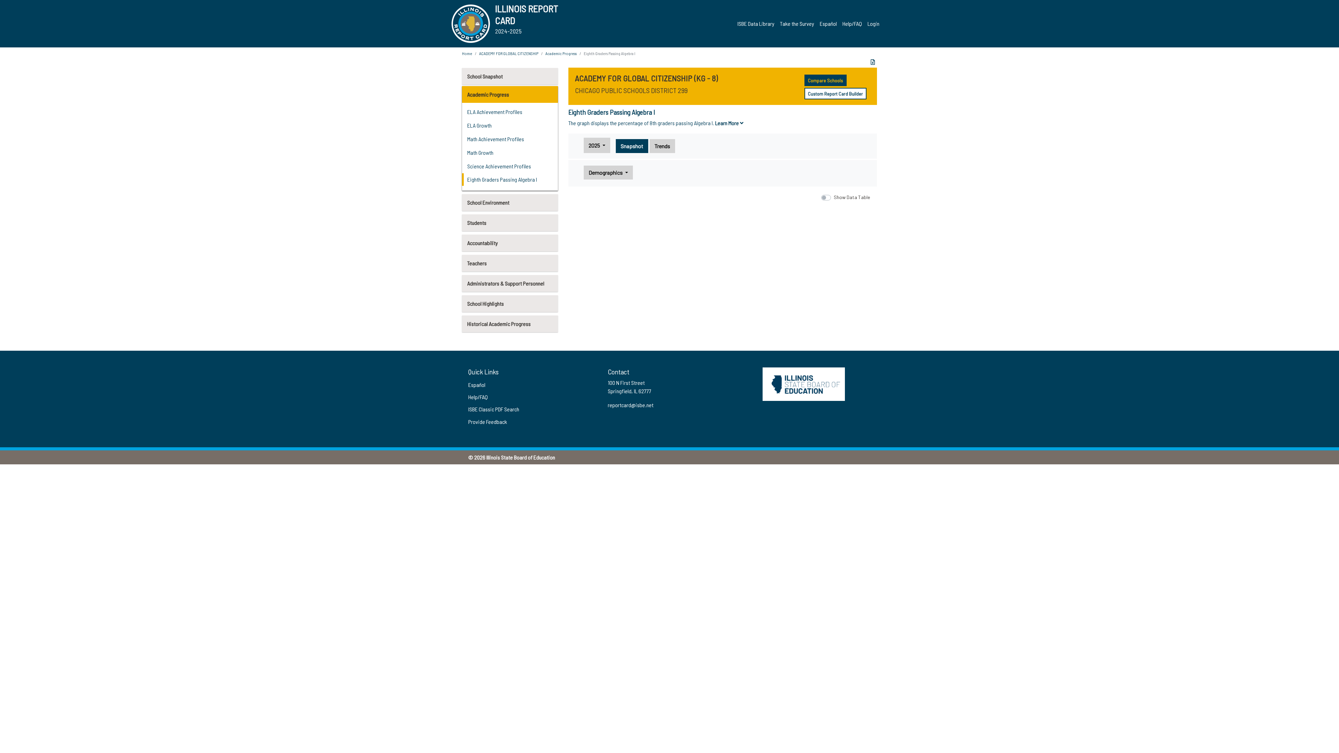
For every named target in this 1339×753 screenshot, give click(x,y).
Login (873, 23)
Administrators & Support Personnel (505, 283)
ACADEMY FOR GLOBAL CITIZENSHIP (508, 53)
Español (828, 23)
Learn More (727, 123)
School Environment (488, 202)
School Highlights (485, 303)
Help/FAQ (852, 23)
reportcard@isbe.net (630, 529)
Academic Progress (488, 94)
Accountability (482, 242)
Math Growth (480, 152)
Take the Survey (797, 23)
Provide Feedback (487, 546)
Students (476, 222)
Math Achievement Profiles (495, 139)
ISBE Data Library (755, 23)
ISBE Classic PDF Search (493, 534)
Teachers (477, 263)
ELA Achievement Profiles (494, 111)
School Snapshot (485, 76)
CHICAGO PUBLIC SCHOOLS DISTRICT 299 (631, 90)
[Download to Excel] (873, 62)
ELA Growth (479, 125)
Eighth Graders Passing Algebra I (502, 179)
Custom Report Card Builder (835, 94)
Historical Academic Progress (499, 323)
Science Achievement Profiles (499, 166)
